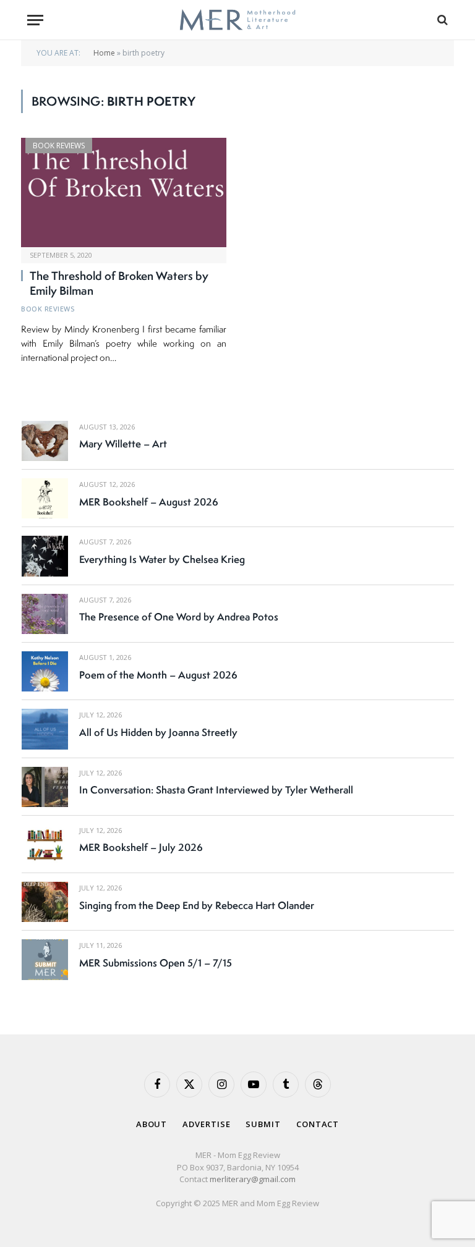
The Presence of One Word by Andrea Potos (178, 617)
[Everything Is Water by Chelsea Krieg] (45, 556)
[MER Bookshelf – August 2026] (45, 498)
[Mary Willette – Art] (45, 441)
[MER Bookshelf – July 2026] (45, 844)
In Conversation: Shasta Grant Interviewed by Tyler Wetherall (216, 790)
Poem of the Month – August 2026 (158, 675)
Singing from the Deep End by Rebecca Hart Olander (196, 905)
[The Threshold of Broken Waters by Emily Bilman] (123, 192)
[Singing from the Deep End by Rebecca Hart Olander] (45, 902)
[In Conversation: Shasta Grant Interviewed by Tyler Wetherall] (45, 787)
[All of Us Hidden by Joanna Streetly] (45, 729)
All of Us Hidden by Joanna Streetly (158, 732)
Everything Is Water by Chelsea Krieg (162, 559)
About (152, 1124)
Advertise (206, 1124)
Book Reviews (59, 145)
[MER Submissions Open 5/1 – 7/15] (45, 959)
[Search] (441, 20)
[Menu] (35, 20)
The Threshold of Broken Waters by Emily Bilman (119, 283)
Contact (317, 1124)
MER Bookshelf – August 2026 (148, 502)
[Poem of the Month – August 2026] (45, 671)
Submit (263, 1124)
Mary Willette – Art (123, 443)
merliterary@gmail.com (253, 1179)
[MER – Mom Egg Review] (237, 20)
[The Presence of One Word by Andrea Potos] (45, 614)
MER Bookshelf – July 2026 (141, 847)
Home (104, 53)
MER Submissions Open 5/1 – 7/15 (155, 963)
